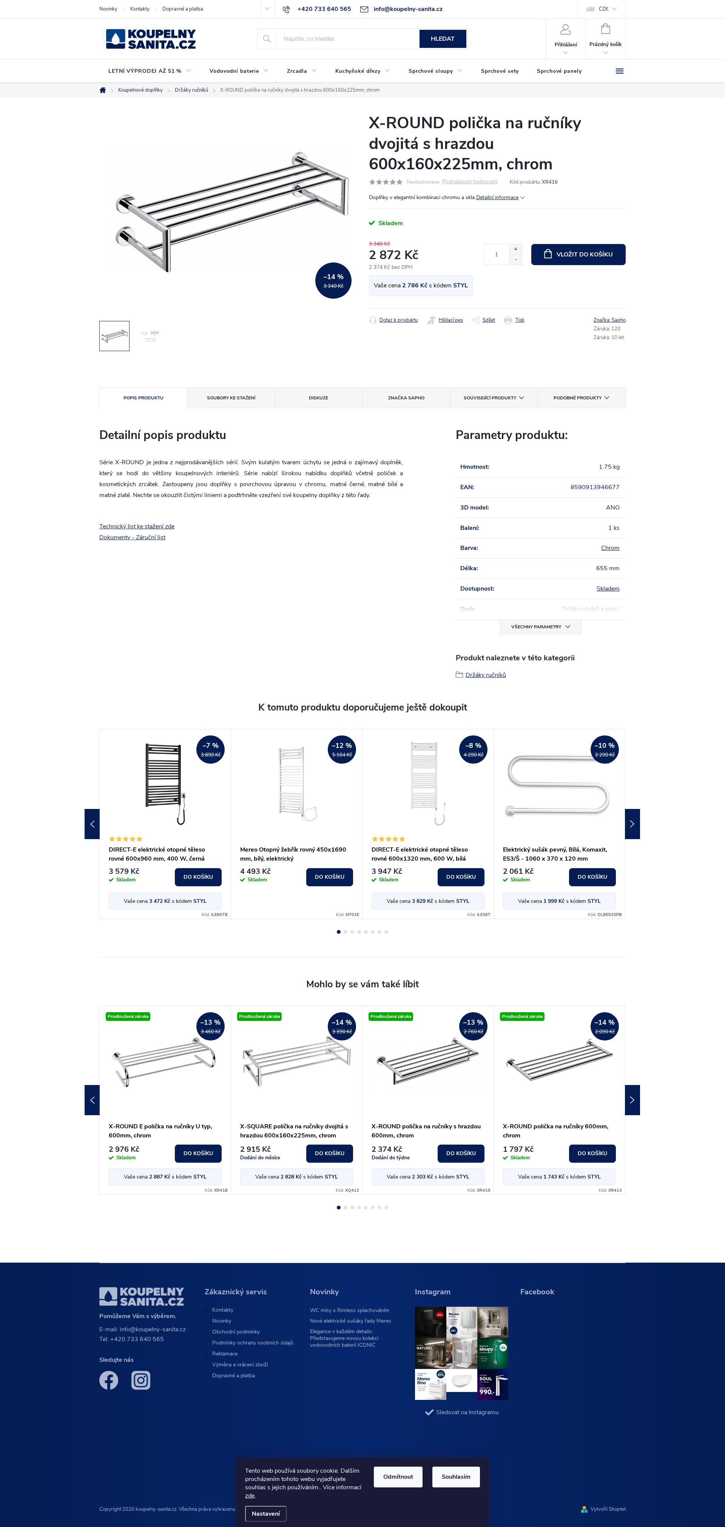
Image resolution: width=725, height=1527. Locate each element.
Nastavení (266, 1514)
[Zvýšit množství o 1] (515, 249)
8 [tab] (386, 932)
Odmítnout (398, 1477)
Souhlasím (456, 1477)
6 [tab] (373, 932)
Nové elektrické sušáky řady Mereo (350, 1320)
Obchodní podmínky (236, 1332)
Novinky (108, 9)
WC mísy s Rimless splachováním (349, 1310)
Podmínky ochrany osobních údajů (252, 1343)
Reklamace (225, 1354)
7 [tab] (379, 932)
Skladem (608, 589)
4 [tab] (359, 932)
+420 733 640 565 (137, 1339)
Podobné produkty (578, 398)
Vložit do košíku (585, 254)
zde (250, 1496)
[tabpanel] (165, 824)
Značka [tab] (406, 398)
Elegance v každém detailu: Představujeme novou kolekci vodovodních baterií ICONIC (344, 1338)
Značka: (610, 320)
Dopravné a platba (182, 9)
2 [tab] (345, 932)
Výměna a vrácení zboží (240, 1365)
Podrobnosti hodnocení (470, 182)
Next (632, 824)
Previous (92, 824)
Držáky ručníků (486, 675)
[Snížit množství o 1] (515, 260)
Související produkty (490, 398)
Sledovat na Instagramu (467, 1412)
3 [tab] (352, 932)
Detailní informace (497, 197)
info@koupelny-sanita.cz (153, 1329)
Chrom (610, 548)
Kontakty (140, 9)
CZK (603, 9)
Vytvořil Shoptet (608, 1509)
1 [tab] (339, 932)
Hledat (443, 39)
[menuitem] (150, 71)
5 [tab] (366, 932)
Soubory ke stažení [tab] (231, 398)
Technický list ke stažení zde (136, 526)
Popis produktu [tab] (143, 398)
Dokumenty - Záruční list (132, 537)
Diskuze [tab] (318, 398)
